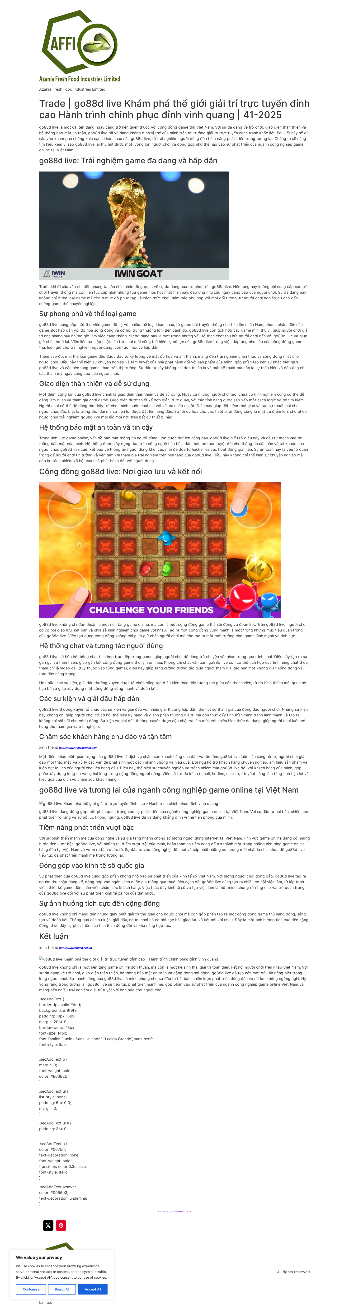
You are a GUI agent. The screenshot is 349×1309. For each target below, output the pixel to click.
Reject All (62, 1289)
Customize (31, 1289)
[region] (61, 1275)
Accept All (93, 1289)
